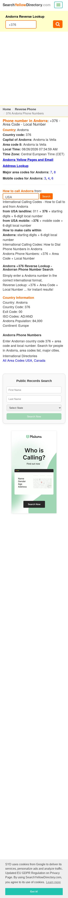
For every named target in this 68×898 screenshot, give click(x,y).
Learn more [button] (53, 882)
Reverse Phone (25, 109)
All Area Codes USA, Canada (24, 360)
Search (46, 196)
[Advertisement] (34, 68)
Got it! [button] (34, 891)
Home (7, 109)
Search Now (34, 416)
